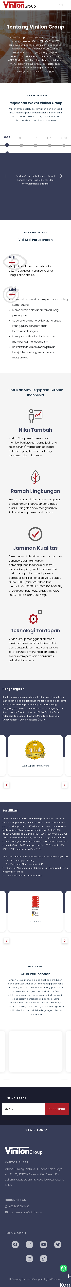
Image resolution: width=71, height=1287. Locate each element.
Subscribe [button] (57, 1109)
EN (61, 5)
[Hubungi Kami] (63, 1268)
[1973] (49, 145)
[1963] (7, 145)
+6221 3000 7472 (19, 1206)
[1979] (64, 145)
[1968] (21, 145)
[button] (5, 175)
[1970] (35, 145)
